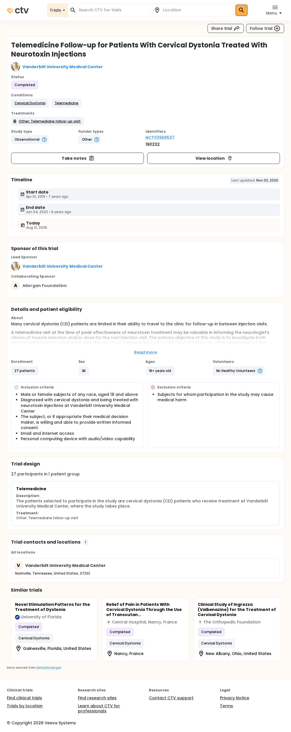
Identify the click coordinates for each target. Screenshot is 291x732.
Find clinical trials (24, 697)
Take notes (74, 158)
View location (210, 158)
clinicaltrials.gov (48, 668)
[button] (30, 103)
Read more (145, 352)
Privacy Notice (234, 697)
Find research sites (97, 697)
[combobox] (112, 10)
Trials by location (25, 705)
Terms (226, 705)
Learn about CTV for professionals (99, 708)
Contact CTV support (171, 697)
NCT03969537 (160, 137)
